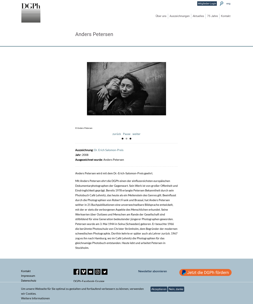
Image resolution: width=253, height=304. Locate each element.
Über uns (161, 16)
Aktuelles (198, 16)
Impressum (28, 276)
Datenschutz (28, 280)
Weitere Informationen (35, 298)
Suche (221, 3)
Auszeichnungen (180, 16)
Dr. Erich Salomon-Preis (108, 150)
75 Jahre (212, 16)
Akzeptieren (158, 289)
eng (228, 3)
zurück (116, 134)
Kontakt (225, 16)
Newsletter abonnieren (152, 271)
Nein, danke (176, 289)
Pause (126, 134)
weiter (137, 134)
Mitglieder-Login (207, 3)
